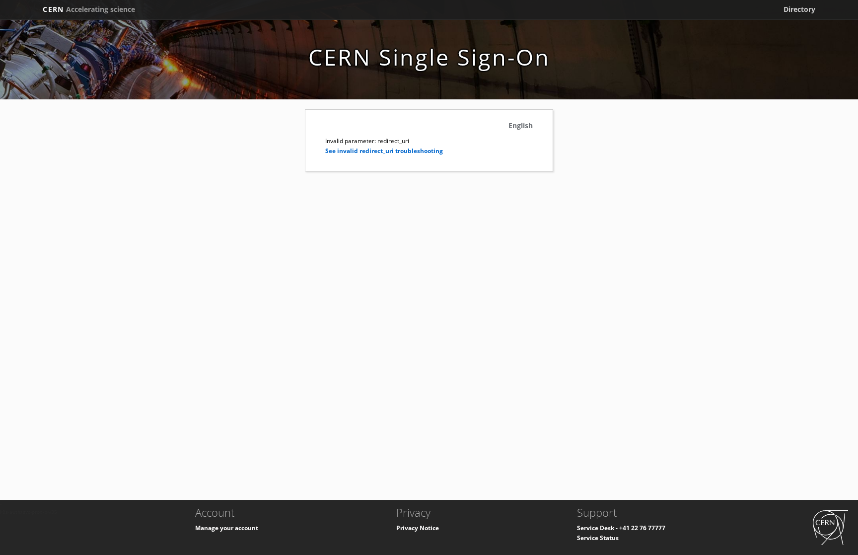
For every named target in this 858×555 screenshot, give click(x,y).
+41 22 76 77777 (642, 528)
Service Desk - (598, 528)
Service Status (598, 538)
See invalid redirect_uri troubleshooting (384, 151)
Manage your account (226, 528)
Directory (799, 9)
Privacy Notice (417, 528)
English (520, 125)
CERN (89, 9)
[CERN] (830, 527)
